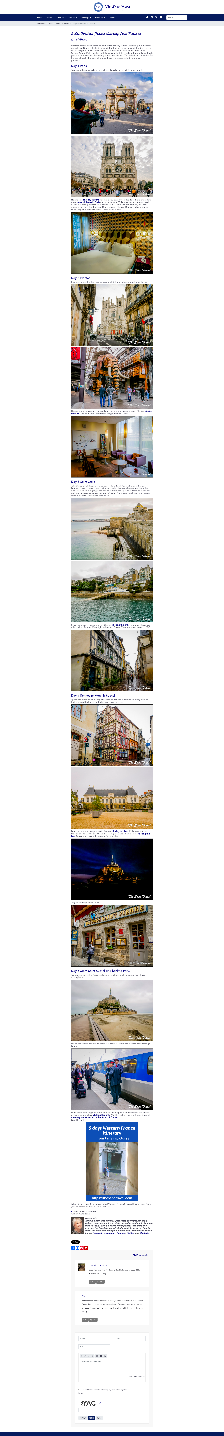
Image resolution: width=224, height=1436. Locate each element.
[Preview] (105, 1356)
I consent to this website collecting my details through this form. (102, 1391)
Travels (72, 17)
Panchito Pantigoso (98, 1265)
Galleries (60, 17)
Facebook (97, 1233)
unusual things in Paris (88, 202)
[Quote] (97, 1356)
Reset (99, 1418)
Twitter (130, 1233)
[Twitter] (147, 17)
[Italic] (85, 1356)
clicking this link (120, 624)
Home (39, 17)
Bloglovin (144, 1233)
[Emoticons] (101, 1356)
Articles (111, 17)
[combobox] (176, 17)
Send (91, 1418)
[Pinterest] (152, 17)
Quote (100, 1282)
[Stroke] (92, 1356)
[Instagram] (156, 17)
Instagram (109, 1233)
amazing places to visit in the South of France (94, 1117)
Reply (92, 1282)
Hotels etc (99, 17)
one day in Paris (91, 199)
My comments (142, 1255)
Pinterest (120, 1233)
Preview (83, 1418)
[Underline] (89, 1356)
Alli (90, 1295)
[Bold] (81, 1356)
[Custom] (161, 17)
